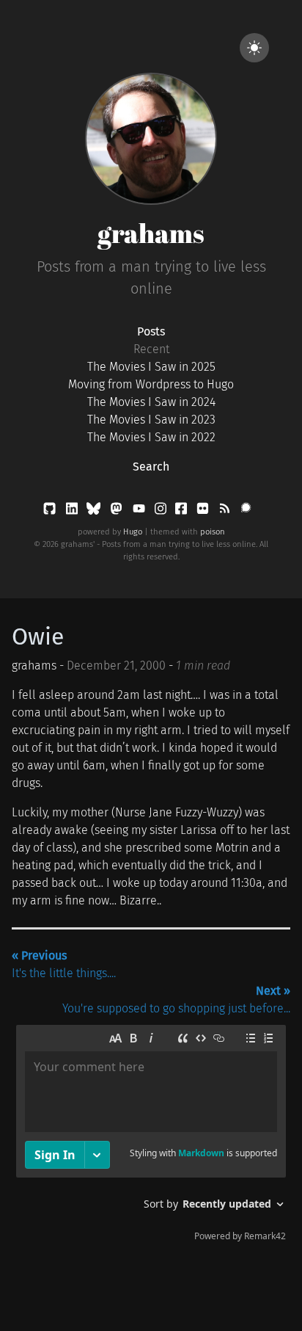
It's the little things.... (64, 964)
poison (212, 532)
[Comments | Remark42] (151, 1136)
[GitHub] (51, 511)
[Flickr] (204, 511)
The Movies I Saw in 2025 (151, 367)
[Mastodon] (117, 511)
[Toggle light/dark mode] (254, 47)
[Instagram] (162, 511)
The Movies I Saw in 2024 (151, 402)
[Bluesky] (94, 511)
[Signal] (246, 511)
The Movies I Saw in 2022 (151, 437)
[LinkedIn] (73, 511)
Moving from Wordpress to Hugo (151, 384)
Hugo (132, 532)
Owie (38, 636)
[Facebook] (182, 511)
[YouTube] (140, 511)
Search (151, 467)
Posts (151, 331)
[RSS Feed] (225, 511)
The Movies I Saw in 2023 (151, 420)
